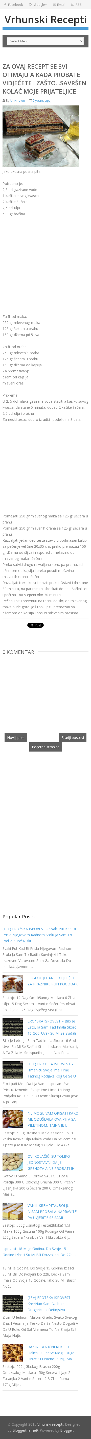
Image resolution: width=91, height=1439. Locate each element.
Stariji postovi (73, 737)
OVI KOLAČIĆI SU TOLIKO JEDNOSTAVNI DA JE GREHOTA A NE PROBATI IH (51, 1162)
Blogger (66, 1430)
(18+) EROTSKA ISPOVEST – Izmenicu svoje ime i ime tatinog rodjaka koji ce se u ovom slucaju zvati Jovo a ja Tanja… (52, 1076)
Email (61, 4)
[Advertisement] (45, 252)
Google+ (40, 4)
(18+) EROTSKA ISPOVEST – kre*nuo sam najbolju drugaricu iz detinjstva (51, 1303)
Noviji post (16, 737)
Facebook (15, 4)
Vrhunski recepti (46, 19)
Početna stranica (45, 746)
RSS (78, 4)
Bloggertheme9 (25, 1430)
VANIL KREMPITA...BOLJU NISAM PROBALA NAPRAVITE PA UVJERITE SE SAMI (52, 1211)
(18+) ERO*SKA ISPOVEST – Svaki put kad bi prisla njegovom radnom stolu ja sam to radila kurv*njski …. (39, 934)
